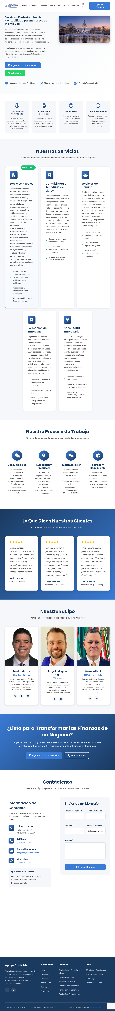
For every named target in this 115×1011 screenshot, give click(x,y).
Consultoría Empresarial (69, 986)
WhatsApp (16, 73)
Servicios (33, 6)
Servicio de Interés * (94, 825)
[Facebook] (7, 990)
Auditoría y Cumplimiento (69, 994)
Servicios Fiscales (66, 977)
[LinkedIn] (13, 990)
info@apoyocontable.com (28, 853)
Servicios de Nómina (67, 981)
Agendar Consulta (100, 5)
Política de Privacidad (95, 974)
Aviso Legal (90, 978)
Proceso (43, 6)
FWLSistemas (95, 1007)
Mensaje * (69, 840)
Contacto (75, 6)
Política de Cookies (94, 983)
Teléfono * (69, 825)
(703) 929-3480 (24, 843)
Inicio (24, 6)
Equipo (66, 6)
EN (83, 7)
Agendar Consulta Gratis (24, 65)
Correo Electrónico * (95, 811)
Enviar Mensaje (86, 867)
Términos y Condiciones (96, 970)
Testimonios (55, 6)
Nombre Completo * (73, 811)
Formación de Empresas (69, 990)
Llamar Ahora (78, 755)
